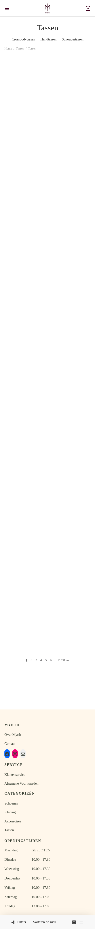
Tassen (20, 48)
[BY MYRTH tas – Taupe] (70, 82)
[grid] (74, 922)
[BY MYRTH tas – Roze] (25, 566)
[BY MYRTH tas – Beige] (25, 238)
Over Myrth (12, 734)
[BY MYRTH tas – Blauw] (70, 502)
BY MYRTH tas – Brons (69, 593)
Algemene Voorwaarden (21, 783)
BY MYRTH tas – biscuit (70, 269)
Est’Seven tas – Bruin (25, 528)
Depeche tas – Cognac (25, 463)
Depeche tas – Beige (69, 399)
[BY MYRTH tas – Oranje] (25, 372)
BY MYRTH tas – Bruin (25, 194)
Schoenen (11, 803)
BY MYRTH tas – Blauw (70, 528)
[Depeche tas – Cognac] (25, 437)
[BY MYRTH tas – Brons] (70, 566)
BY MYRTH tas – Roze (25, 593)
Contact (9, 743)
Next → (63, 660)
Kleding (10, 812)
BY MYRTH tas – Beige (25, 269)
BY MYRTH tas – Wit (25, 334)
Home (8, 48)
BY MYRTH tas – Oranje (25, 399)
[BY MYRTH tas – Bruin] (25, 161)
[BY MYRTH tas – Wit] (25, 308)
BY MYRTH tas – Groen (25, 112)
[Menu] (7, 8)
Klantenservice (14, 774)
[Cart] (88, 8)
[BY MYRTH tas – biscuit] (70, 238)
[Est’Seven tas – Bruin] (25, 502)
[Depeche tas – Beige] (70, 372)
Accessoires (12, 821)
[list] (81, 922)
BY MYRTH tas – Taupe (69, 116)
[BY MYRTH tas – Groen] (25, 81)
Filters (21, 922)
